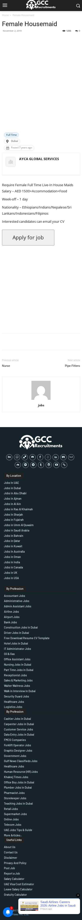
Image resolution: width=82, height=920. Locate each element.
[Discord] (32, 457)
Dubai (14, 141)
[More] (71, 40)
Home (5, 15)
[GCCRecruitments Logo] (41, 442)
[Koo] (48, 457)
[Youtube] (56, 465)
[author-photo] (41, 399)
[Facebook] (40, 457)
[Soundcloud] (18, 465)
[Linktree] (64, 465)
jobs (41, 405)
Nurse (6, 366)
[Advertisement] (41, 89)
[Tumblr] (41, 465)
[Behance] (9, 457)
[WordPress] (49, 465)
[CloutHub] (17, 457)
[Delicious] (25, 457)
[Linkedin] (56, 457)
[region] (41, 886)
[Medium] (63, 457)
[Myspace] (71, 457)
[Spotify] (25, 465)
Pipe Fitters (72, 366)
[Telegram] (33, 465)
